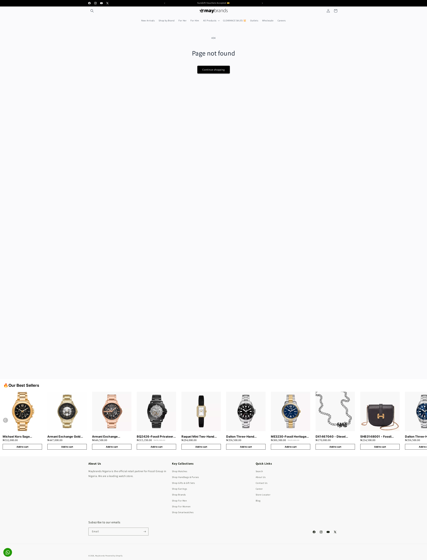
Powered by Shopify (114, 555)
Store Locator (263, 494)
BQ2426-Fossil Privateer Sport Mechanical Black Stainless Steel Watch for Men (155, 437)
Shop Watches (179, 471)
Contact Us (262, 482)
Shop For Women (181, 506)
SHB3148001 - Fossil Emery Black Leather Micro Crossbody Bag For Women (378, 437)
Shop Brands (179, 494)
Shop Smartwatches (182, 512)
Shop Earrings (179, 488)
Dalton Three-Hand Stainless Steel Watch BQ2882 (242, 437)
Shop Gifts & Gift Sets (183, 482)
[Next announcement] (262, 3)
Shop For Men (179, 500)
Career (259, 488)
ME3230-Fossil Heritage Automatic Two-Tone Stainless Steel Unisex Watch (288, 437)
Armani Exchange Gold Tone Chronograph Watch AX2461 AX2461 (66, 437)
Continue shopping (213, 69)
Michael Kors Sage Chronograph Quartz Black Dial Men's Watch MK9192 (22, 437)
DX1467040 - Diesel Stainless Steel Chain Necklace (331, 437)
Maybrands (100, 555)
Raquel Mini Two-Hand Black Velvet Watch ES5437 (197, 437)
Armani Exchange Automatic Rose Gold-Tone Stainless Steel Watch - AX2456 (111, 437)
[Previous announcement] (164, 3)
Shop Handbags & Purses (185, 477)
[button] (92, 11)
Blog (258, 500)
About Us (261, 477)
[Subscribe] (144, 531)
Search (259, 471)
